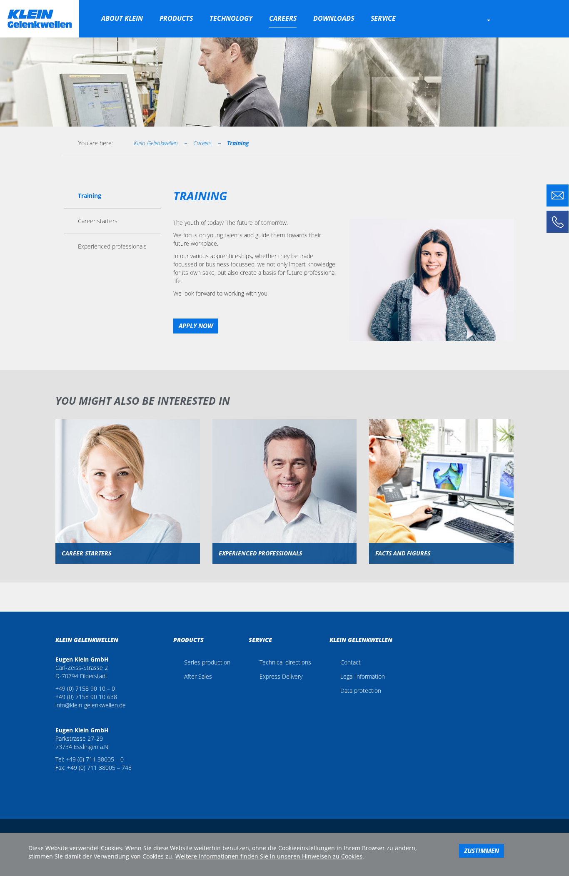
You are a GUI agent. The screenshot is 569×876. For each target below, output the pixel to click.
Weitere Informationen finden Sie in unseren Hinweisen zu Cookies (268, 856)
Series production (207, 662)
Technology (231, 18)
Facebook (57, 781)
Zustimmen (481, 850)
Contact (350, 662)
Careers (283, 18)
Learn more (127, 503)
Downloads (333, 18)
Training (238, 143)
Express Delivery (281, 676)
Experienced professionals (112, 246)
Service (383, 18)
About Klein (122, 18)
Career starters (97, 221)
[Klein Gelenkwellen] (39, 18)
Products (176, 18)
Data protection (360, 690)
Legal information (362, 676)
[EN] (497, 19)
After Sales (198, 676)
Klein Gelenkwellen (156, 143)
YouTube (68, 781)
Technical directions (285, 662)
